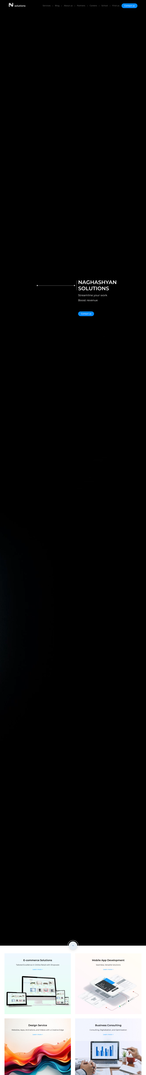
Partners (81, 5)
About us (68, 5)
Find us (115, 5)
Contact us (129, 6)
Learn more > (38, 969)
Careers (93, 5)
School (104, 5)
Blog (57, 5)
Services (47, 5)
